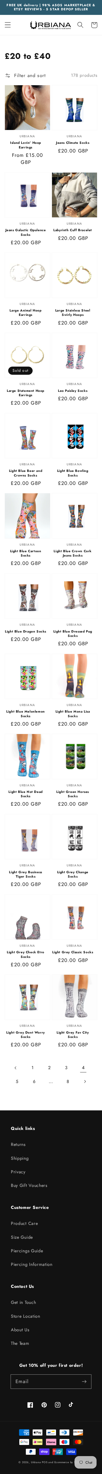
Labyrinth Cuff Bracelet (72, 230)
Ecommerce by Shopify (69, 1462)
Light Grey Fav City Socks (73, 1034)
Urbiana (36, 1462)
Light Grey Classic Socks (72, 952)
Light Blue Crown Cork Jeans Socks (73, 553)
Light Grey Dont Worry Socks (25, 1034)
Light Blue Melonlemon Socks (25, 713)
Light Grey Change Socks (72, 874)
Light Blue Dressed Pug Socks (72, 633)
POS (44, 1462)
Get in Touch (23, 1302)
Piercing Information (31, 1264)
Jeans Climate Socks (72, 143)
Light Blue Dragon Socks (25, 631)
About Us (20, 1330)
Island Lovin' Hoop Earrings (25, 145)
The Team (20, 1343)
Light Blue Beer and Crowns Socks (25, 473)
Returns (18, 1144)
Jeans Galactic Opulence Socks (25, 232)
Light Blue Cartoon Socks (25, 553)
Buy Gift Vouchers (29, 1185)
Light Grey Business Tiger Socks (25, 874)
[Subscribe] (84, 1382)
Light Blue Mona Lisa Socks (72, 713)
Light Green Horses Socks (72, 794)
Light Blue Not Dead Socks (25, 794)
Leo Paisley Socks (72, 391)
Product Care (24, 1223)
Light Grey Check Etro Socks (25, 954)
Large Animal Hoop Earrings (25, 312)
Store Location (25, 1316)
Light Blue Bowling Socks (72, 473)
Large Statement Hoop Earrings (25, 393)
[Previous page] (16, 1068)
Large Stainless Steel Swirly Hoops (72, 312)
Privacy (18, 1172)
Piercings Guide (27, 1251)
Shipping (20, 1158)
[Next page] (85, 1081)
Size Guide (22, 1237)
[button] (8, 25)
